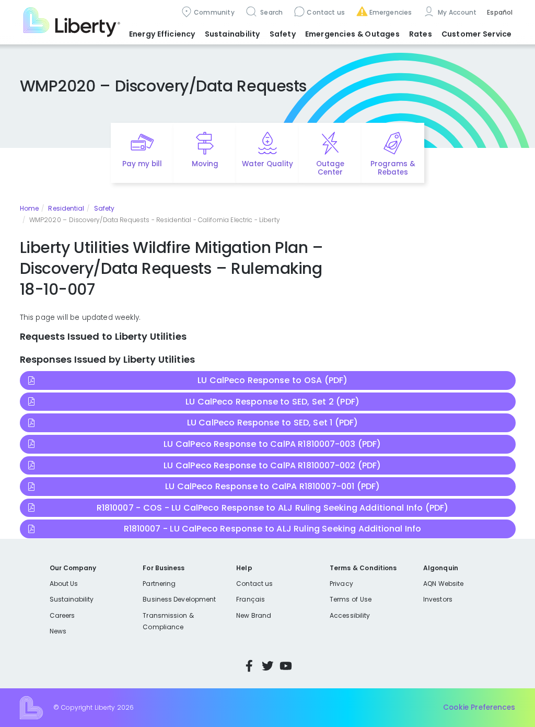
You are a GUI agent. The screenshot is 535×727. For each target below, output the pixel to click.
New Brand (253, 615)
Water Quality (267, 164)
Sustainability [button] (232, 34)
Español (500, 12)
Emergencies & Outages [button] (352, 34)
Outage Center (330, 168)
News (58, 631)
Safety (104, 208)
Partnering (159, 583)
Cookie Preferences (479, 707)
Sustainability (72, 599)
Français (250, 599)
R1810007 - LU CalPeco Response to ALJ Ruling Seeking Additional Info (273, 529)
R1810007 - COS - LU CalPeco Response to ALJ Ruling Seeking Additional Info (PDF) (272, 508)
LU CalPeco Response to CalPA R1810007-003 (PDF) (272, 444)
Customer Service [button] (476, 34)
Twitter (267, 666)
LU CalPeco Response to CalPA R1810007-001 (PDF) (272, 486)
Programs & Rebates (392, 168)
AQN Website (443, 583)
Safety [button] (283, 34)
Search (271, 12)
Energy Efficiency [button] (162, 34)
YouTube (286, 666)
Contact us (326, 12)
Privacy (341, 583)
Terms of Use (350, 599)
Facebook (249, 666)
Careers (62, 615)
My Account (456, 12)
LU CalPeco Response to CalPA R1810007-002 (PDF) (272, 465)
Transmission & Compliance (168, 621)
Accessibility (350, 615)
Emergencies (390, 12)
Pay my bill (142, 164)
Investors (437, 599)
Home (29, 208)
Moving (205, 164)
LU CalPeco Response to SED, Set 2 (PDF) (272, 402)
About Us (64, 583)
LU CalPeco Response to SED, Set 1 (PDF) (272, 423)
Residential (66, 208)
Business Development (179, 599)
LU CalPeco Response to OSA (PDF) (272, 380)
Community (214, 12)
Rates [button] (420, 34)
